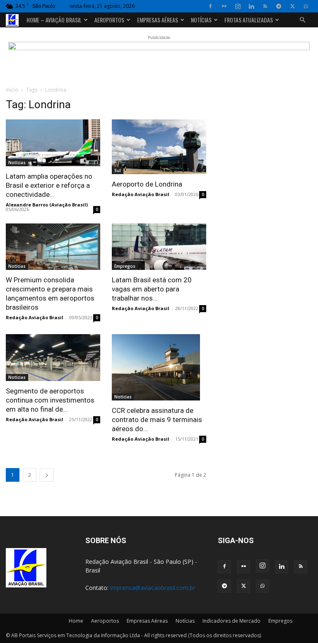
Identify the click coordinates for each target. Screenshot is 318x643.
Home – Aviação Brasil (54, 19)
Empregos (124, 266)
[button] (302, 20)
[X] (292, 6)
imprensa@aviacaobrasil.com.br (152, 588)
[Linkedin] (251, 6)
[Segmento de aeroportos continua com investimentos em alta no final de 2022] (53, 357)
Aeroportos (109, 19)
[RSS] (265, 6)
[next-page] (47, 475)
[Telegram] (278, 6)
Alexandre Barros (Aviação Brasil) (47, 204)
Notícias (201, 19)
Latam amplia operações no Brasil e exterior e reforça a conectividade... (49, 185)
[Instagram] (237, 6)
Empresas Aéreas (157, 19)
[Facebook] (210, 6)
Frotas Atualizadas (248, 19)
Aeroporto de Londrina (147, 184)
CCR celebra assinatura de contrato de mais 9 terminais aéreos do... (157, 419)
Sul (117, 170)
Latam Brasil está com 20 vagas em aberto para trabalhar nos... (152, 289)
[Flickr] (224, 6)
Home (76, 620)
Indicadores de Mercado (231, 620)
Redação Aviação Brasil (140, 194)
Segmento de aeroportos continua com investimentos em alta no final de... (50, 400)
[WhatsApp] (306, 6)
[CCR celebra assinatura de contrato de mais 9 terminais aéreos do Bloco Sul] (159, 367)
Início (12, 89)
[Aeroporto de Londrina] (159, 146)
